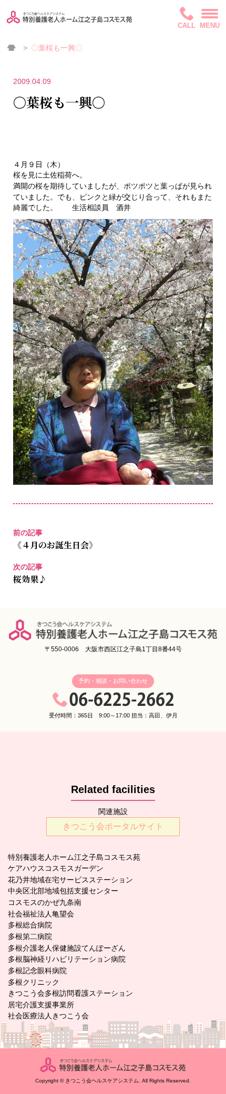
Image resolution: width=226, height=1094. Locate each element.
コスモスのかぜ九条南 (44, 902)
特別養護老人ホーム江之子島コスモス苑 (74, 857)
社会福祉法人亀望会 (41, 914)
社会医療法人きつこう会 (48, 1016)
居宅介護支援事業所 (41, 1005)
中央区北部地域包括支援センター (63, 891)
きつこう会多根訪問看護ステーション (70, 993)
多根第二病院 (30, 936)
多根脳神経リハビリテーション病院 (67, 959)
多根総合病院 (30, 925)
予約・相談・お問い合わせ (113, 681)
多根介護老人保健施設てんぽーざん (67, 948)
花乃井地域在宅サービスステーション (70, 880)
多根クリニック (33, 982)
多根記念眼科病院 (37, 970)
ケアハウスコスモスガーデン (56, 868)
